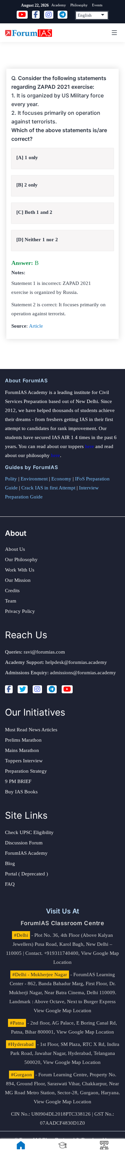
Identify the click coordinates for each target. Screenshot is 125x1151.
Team (10, 601)
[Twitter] (23, 689)
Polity (11, 478)
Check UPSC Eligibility (29, 832)
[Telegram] (52, 689)
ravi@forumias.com (44, 652)
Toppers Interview (24, 760)
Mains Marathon (22, 750)
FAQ (10, 884)
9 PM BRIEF (18, 781)
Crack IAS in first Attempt (48, 487)
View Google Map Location (62, 1010)
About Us (15, 549)
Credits (12, 590)
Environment (34, 478)
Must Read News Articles (31, 729)
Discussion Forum (24, 842)
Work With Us (19, 569)
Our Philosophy (21, 559)
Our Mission (18, 580)
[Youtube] (67, 689)
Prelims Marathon (23, 740)
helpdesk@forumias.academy (76, 662)
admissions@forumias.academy (83, 672)
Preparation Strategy (26, 771)
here (89, 446)
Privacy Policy (20, 611)
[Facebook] (9, 689)
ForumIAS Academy (26, 853)
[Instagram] (37, 689)
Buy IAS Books (21, 791)
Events (97, 5)
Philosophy (79, 5)
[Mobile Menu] (113, 32)
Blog (10, 863)
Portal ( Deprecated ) (26, 873)
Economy (61, 478)
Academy (58, 5)
